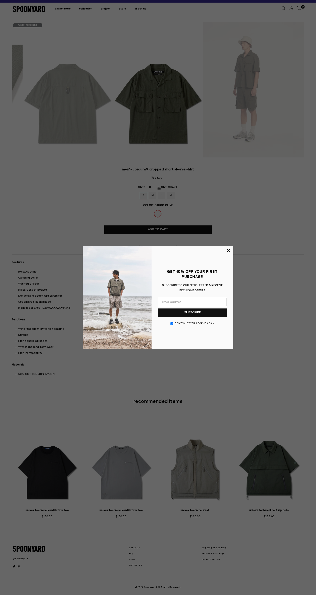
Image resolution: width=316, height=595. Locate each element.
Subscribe (192, 312)
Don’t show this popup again (194, 323)
